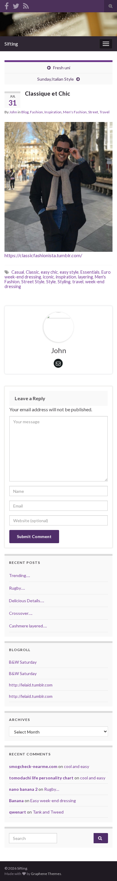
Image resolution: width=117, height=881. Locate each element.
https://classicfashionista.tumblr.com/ (43, 255)
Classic (32, 272)
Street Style (32, 281)
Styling (64, 281)
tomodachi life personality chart (41, 777)
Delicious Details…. (26, 600)
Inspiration (53, 112)
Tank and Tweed (48, 811)
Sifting (11, 43)
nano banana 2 (23, 789)
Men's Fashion (75, 112)
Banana (16, 800)
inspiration (66, 276)
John (13, 112)
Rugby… (51, 789)
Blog (24, 112)
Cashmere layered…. (28, 625)
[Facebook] (6, 5)
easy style (69, 272)
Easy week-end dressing (53, 800)
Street (93, 112)
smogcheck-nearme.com (33, 766)
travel (77, 281)
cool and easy (76, 766)
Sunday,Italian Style (55, 79)
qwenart (17, 811)
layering (85, 276)
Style (51, 281)
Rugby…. (17, 588)
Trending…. (19, 575)
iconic (48, 276)
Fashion (36, 112)
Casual (17, 272)
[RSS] (26, 5)
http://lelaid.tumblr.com (30, 684)
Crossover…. (20, 613)
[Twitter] (16, 5)
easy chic (49, 272)
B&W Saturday (23, 662)
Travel (105, 112)
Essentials (90, 272)
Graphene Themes (46, 873)
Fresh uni (61, 67)
